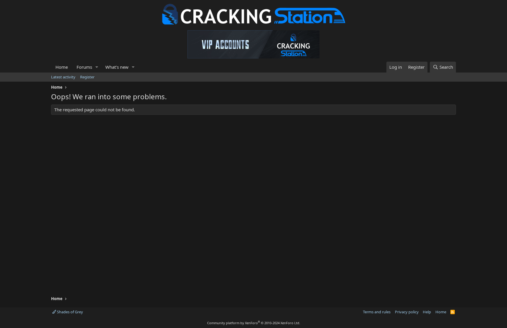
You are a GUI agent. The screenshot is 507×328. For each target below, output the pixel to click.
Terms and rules (377, 311)
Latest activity (63, 77)
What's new (117, 67)
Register (87, 77)
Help (427, 311)
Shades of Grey (69, 311)
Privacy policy (407, 311)
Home (61, 67)
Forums (84, 67)
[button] (97, 67)
